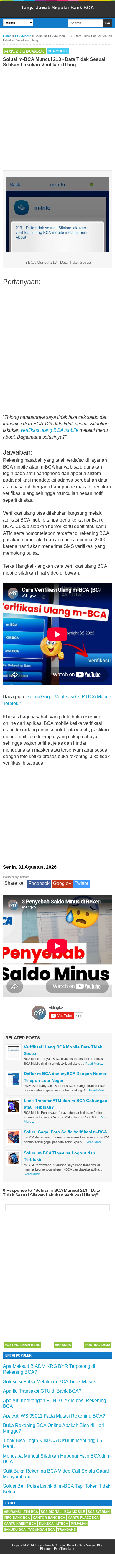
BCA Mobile (58, 51)
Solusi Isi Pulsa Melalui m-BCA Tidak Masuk (49, 1381)
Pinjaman (79, 1523)
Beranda (63, 1345)
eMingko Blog (93, 1545)
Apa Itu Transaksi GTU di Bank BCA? (42, 1391)
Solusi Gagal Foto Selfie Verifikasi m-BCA (65, 1132)
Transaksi (67, 1529)
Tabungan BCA (41, 1529)
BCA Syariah (99, 1511)
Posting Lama (97, 1345)
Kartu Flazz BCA (83, 1517)
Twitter (81, 883)
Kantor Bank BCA (49, 1517)
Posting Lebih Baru (22, 1345)
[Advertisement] (57, 117)
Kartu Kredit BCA (20, 1523)
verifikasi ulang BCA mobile (49, 430)
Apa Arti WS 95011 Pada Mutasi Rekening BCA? (54, 1415)
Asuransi (12, 1511)
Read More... (94, 1063)
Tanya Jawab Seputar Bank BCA (57, 7)
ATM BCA (30, 1511)
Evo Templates (64, 1548)
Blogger (45, 1548)
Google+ (62, 883)
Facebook (39, 883)
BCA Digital (51, 1511)
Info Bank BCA (17, 1517)
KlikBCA (46, 1523)
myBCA (62, 1523)
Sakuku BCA (15, 1529)
